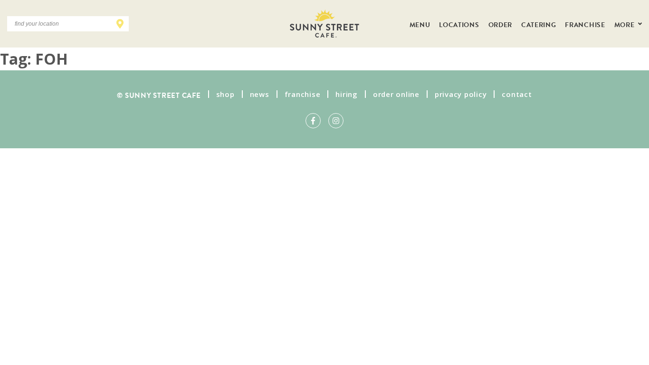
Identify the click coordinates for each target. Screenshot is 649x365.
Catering (538, 24)
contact (517, 94)
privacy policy (461, 94)
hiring (346, 94)
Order (500, 24)
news (259, 94)
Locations (459, 24)
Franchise (585, 24)
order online (396, 94)
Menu (420, 24)
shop (225, 94)
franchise (303, 94)
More (625, 24)
